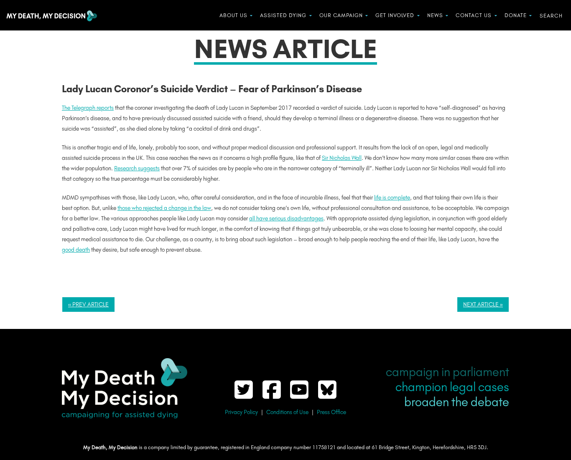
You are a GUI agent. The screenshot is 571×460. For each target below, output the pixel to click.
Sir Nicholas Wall (342, 158)
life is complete (392, 197)
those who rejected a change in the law (164, 208)
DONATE (516, 15)
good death (76, 249)
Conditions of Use (287, 412)
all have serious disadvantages (286, 218)
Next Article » (483, 304)
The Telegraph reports (88, 107)
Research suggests (137, 168)
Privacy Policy (241, 412)
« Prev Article (88, 304)
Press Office (331, 412)
